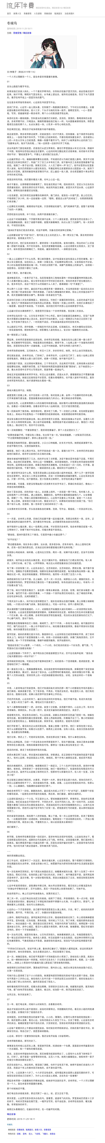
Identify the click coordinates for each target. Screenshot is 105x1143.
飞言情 (37, 1133)
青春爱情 (27, 13)
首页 (9, 13)
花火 (30, 1133)
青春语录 (48, 13)
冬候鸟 (9, 1124)
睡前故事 (27, 33)
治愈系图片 (69, 13)
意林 (24, 1133)
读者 (18, 1133)
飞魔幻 (45, 1133)
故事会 (52, 1133)
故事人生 (17, 13)
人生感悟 (38, 13)
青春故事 (20, 1129)
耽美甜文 (58, 13)
